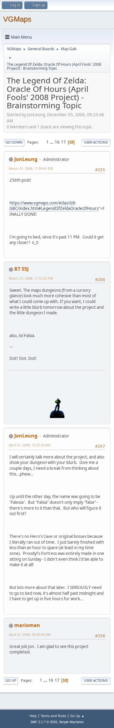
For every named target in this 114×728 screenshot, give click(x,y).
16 (57, 142)
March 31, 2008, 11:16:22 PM (31, 278)
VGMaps (17, 19)
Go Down (13, 142)
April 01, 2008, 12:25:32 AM (29, 445)
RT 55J (21, 269)
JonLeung (25, 159)
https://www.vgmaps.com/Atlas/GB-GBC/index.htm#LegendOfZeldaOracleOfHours (53, 205)
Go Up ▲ (77, 715)
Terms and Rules (53, 715)
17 (63, 142)
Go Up (10, 680)
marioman (27, 625)
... (52, 142)
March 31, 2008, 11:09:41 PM (31, 168)
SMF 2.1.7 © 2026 (43, 722)
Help (33, 715)
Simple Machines (71, 722)
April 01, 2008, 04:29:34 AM (29, 634)
